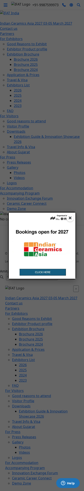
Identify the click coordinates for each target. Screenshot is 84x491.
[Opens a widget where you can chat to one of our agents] (68, 483)
